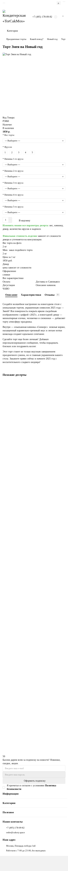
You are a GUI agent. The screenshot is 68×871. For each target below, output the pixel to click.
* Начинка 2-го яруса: (13, 171)
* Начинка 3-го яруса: (13, 182)
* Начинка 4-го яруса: (13, 194)
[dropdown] (4, 3)
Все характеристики (13, 278)
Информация (10, 793)
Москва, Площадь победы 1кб (21, 845)
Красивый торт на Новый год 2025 (21, 718)
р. (58, 3)
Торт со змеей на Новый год (17, 645)
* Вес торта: (9, 135)
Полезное (8, 812)
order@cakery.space (15, 832)
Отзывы (51, 294)
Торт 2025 (9, 499)
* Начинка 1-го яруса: (13, 159)
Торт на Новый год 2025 (16, 426)
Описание (11, 294)
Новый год (52, 39)
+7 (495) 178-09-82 (42, 16)
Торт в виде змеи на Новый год (19, 572)
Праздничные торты (16, 39)
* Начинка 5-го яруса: (13, 206)
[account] (64, 1)
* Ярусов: (7, 147)
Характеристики (31, 294)
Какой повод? (36, 39)
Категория (9, 802)
